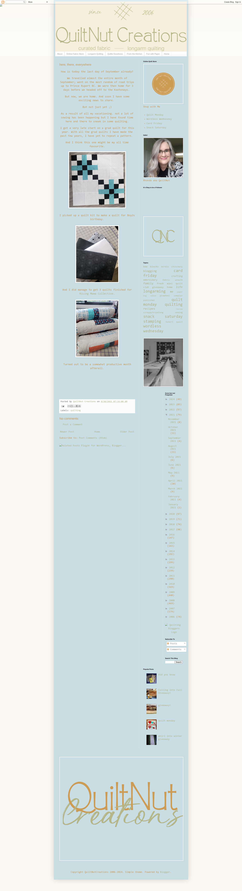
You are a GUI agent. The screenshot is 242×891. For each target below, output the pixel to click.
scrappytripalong (153, 312)
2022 (172, 410)
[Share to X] (74, 406)
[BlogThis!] (71, 406)
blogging (150, 271)
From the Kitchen (134, 54)
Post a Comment (72, 424)
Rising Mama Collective (96, 293)
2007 (172, 609)
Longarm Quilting (95, 54)
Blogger (165, 872)
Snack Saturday (156, 127)
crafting (177, 276)
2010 (172, 584)
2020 (172, 514)
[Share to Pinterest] (79, 406)
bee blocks (151, 267)
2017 (172, 529)
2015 (172, 543)
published (149, 300)
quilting (76, 410)
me (171, 291)
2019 (172, 519)
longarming (154, 292)
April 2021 (175, 481)
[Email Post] (63, 406)
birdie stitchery (172, 267)
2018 (172, 524)
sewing (179, 312)
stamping (152, 322)
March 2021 (175, 489)
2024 (172, 399)
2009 (172, 592)
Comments (175, 649)
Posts (173, 644)
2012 (172, 568)
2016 (172, 535)
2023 (172, 404)
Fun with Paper (153, 54)
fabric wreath (172, 280)
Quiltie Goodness (115, 54)
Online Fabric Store (75, 54)
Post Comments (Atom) (93, 438)
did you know (166, 675)
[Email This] (69, 406)
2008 (172, 600)
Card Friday (154, 123)
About (59, 54)
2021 (172, 415)
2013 (172, 559)
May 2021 (173, 473)
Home (166, 54)
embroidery (150, 280)
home (170, 287)
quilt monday (166, 721)
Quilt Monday (154, 115)
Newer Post (67, 432)
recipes (149, 308)
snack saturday (163, 317)
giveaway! (164, 705)
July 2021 (174, 457)
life (179, 287)
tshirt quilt (174, 322)
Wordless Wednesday (159, 119)
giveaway (157, 287)
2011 (172, 576)
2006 (172, 617)
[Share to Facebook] (76, 406)
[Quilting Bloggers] (174, 632)
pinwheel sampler (171, 296)
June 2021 (174, 465)
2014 (172, 551)
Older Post (127, 432)
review (179, 309)
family (148, 283)
